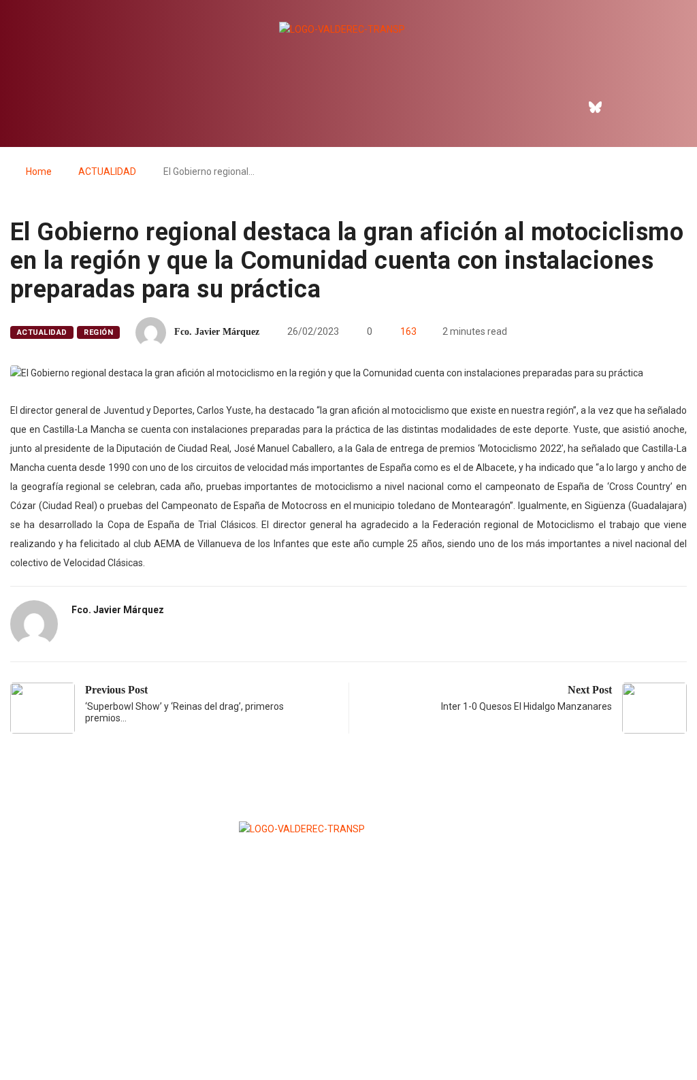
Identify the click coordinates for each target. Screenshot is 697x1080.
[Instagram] (625, 107)
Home (39, 171)
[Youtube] (654, 107)
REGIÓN (98, 332)
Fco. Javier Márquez (216, 332)
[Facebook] (566, 107)
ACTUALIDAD (107, 171)
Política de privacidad (348, 1036)
